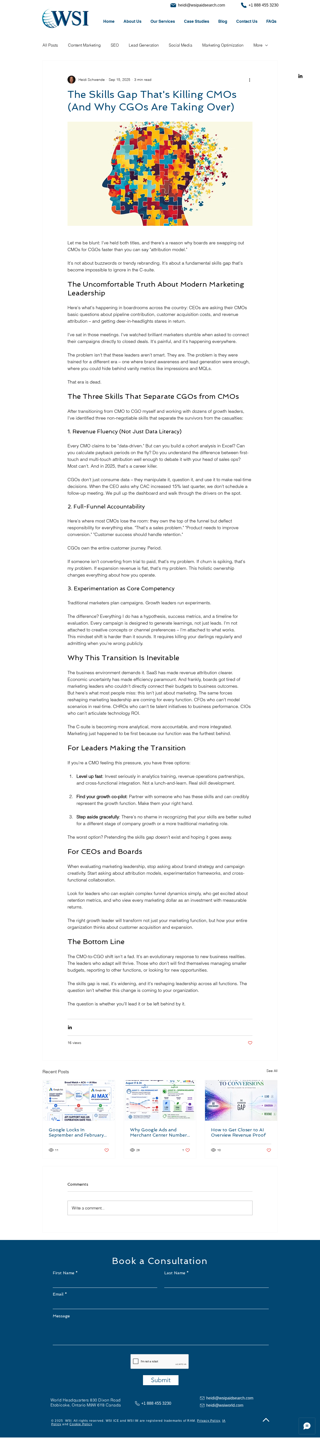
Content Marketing (84, 45)
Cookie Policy (81, 1424)
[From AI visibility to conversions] (241, 1100)
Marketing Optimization (223, 45)
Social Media (180, 45)
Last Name (174, 1273)
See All (272, 1070)
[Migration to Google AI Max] (79, 1100)
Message (61, 1316)
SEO (115, 45)
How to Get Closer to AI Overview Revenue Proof (238, 1132)
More (258, 45)
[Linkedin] (300, 76)
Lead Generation (144, 45)
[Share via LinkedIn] (70, 1027)
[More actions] (249, 80)
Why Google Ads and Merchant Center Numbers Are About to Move (159, 1132)
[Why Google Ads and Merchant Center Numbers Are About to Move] (160, 1100)
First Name (63, 1273)
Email (58, 1294)
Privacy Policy (208, 1420)
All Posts (50, 45)
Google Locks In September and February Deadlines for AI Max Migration (76, 1132)
